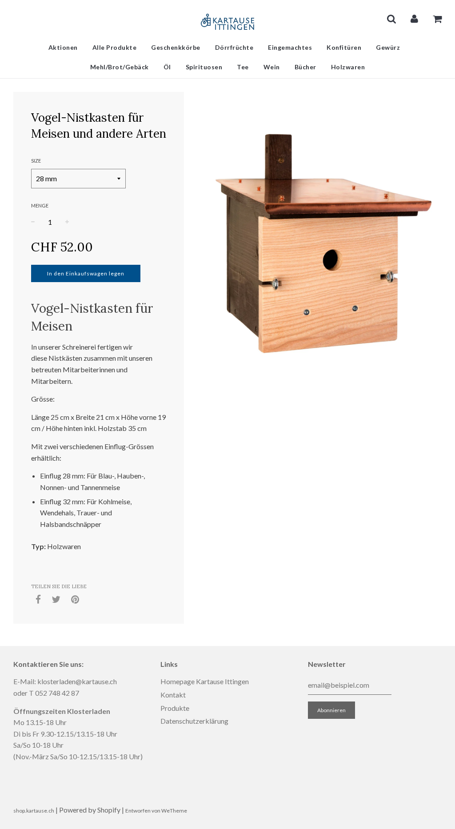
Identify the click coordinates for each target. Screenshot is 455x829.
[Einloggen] (414, 18)
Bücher (305, 67)
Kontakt (173, 694)
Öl (167, 67)
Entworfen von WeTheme (156, 810)
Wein (271, 67)
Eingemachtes (290, 47)
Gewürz (388, 47)
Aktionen (63, 47)
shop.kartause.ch (33, 810)
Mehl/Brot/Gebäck (119, 67)
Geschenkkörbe (175, 47)
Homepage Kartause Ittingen (204, 681)
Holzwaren (348, 67)
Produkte (174, 708)
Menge (39, 205)
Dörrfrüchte (234, 47)
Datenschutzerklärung (194, 721)
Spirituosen (204, 67)
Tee (243, 67)
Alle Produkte (114, 47)
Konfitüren (344, 47)
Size (36, 160)
